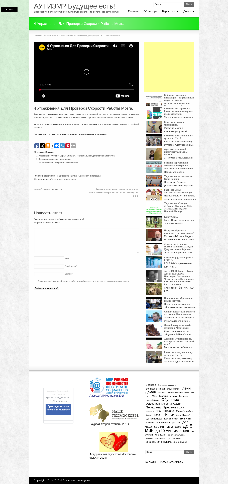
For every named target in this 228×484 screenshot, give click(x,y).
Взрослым (168, 11)
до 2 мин (159, 426)
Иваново (162, 393)
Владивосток (173, 389)
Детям (187, 11)
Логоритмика (67, 35)
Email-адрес (71, 266)
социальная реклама (159, 441)
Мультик (183, 396)
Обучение (170, 399)
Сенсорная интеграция (89, 176)
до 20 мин (181, 431)
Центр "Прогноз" (183, 415)
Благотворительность (167, 385)
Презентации (173, 407)
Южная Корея (171, 419)
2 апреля (151, 385)
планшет (149, 439)
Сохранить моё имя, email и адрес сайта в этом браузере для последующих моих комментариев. (84, 281)
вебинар (150, 422)
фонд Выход (180, 442)
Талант (158, 414)
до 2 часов (174, 426)
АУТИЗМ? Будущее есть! (74, 6)
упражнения (70, 179)
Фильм (169, 414)
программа (174, 438)
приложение (160, 439)
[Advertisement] (169, 67)
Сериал (149, 415)
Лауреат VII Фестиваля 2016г (107, 395)
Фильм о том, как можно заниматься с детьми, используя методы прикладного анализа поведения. (114, 192)
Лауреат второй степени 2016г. (109, 424)
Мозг (61, 179)
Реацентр (150, 411)
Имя (67, 258)
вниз (11, 9)
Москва (163, 396)
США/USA (168, 411)
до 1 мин (176, 422)
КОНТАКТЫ (150, 462)
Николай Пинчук (153, 400)
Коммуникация (175, 392)
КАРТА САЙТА (167, 462)
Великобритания (155, 388)
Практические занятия (66, 176)
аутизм (185, 418)
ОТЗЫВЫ (178, 462)
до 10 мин (53, 179)
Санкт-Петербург (184, 411)
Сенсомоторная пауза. (48, 189)
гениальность (163, 422)
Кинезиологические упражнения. (55, 159)
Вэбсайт (69, 274)
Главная (133, 11)
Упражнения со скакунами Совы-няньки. (58, 162)
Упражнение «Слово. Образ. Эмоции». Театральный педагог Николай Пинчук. (77, 156)
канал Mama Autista (176, 435)
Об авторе (150, 11)
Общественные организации (163, 403)
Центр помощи (154, 418)
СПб (158, 411)
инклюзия (160, 434)
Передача (153, 407)
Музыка (173, 396)
